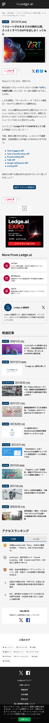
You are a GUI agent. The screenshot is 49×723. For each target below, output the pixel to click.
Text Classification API (18, 153)
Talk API (11, 159)
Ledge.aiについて (24, 680)
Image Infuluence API (17, 162)
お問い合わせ (24, 685)
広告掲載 (24, 694)
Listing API (12, 165)
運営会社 (24, 699)
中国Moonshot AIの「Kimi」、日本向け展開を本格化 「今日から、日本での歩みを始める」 (26, 548)
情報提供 (24, 689)
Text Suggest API (15, 150)
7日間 (13, 539)
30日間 (36, 539)
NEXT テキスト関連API (24, 187)
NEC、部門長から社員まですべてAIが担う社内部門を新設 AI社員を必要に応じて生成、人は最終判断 (26, 596)
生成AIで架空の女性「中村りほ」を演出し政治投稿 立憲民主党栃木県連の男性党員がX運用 (26, 584)
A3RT (42, 87)
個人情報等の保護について (24, 703)
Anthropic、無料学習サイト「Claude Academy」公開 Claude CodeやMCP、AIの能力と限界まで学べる (27, 560)
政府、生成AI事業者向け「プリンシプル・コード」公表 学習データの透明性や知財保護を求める (27, 572)
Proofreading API (15, 156)
